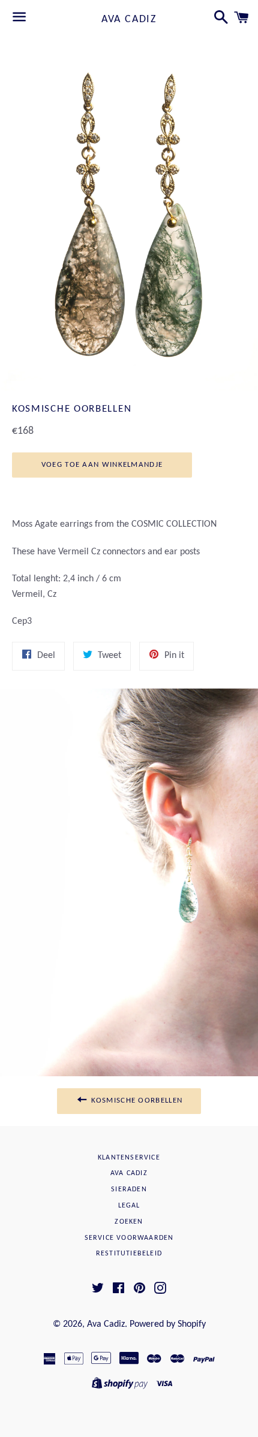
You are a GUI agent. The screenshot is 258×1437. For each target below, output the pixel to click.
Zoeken (129, 1221)
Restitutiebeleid (129, 1253)
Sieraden (129, 1189)
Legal (129, 1205)
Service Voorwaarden (129, 1238)
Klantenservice (129, 1157)
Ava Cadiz (129, 19)
